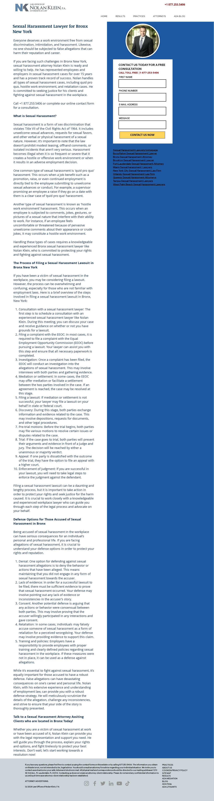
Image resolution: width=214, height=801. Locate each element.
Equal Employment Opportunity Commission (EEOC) (51, 341)
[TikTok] (127, 783)
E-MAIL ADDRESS (128, 104)
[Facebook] (94, 783)
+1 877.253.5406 (175, 4)
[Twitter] (103, 783)
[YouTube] (119, 783)
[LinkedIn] (111, 783)
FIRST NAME (125, 77)
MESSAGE (124, 118)
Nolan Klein (61, 66)
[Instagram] (86, 783)
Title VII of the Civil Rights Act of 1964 (51, 129)
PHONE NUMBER (128, 91)
